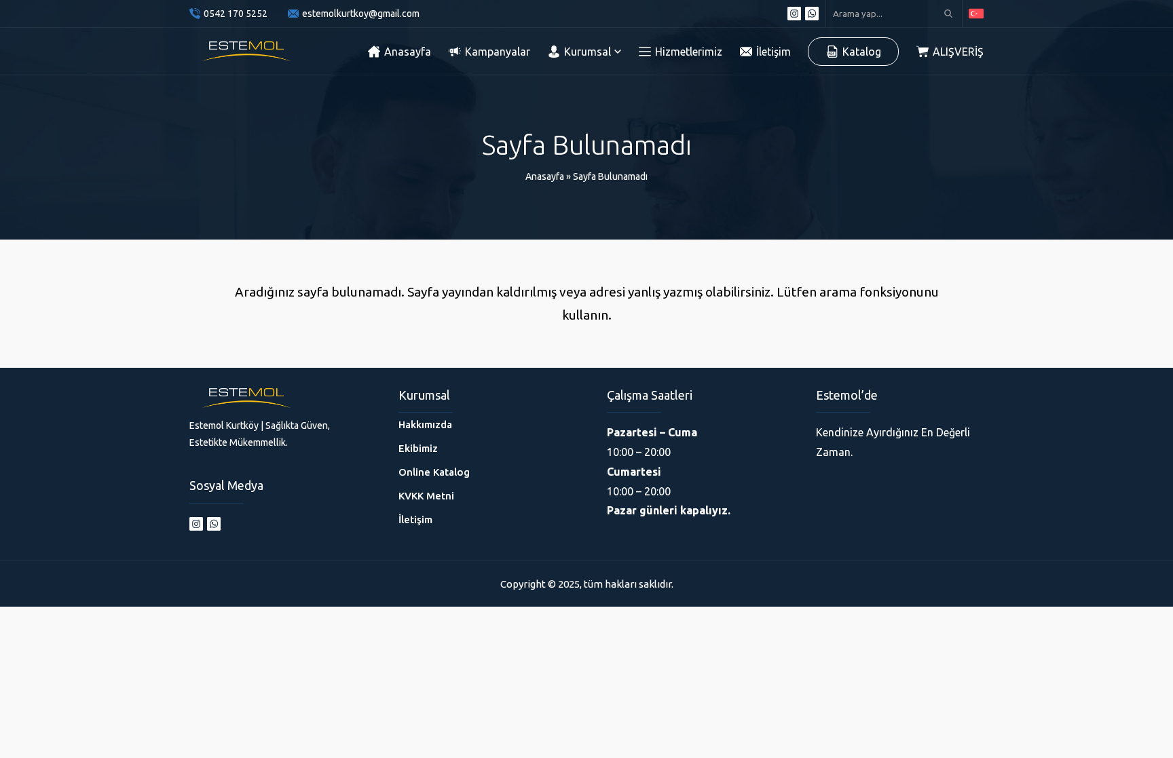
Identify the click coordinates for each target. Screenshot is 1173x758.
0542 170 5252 (235, 13)
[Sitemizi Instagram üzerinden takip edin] (794, 13)
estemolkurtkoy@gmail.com (361, 13)
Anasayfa (544, 176)
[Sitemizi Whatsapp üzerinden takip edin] (812, 13)
